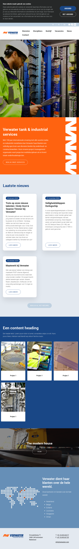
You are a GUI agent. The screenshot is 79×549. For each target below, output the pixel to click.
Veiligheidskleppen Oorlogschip (55, 204)
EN (64, 24)
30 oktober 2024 (12, 261)
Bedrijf (48, 31)
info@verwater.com (62, 542)
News (69, 31)
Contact (25, 35)
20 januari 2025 (12, 198)
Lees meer (13, 245)
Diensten (26, 31)
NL (53, 24)
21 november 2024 (53, 198)
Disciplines (37, 31)
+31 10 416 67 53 (63, 537)
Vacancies (59, 31)
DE (59, 24)
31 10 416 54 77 (63, 535)
